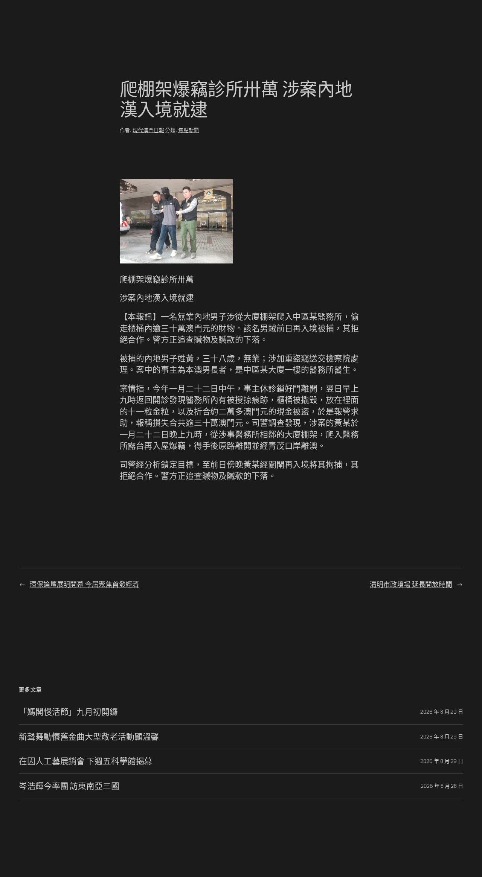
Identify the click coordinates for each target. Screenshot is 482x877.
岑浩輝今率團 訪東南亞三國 (69, 785)
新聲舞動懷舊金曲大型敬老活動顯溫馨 (89, 736)
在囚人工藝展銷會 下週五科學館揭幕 (85, 761)
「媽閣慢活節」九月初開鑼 (68, 711)
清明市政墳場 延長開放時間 (411, 584)
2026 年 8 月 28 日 (442, 785)
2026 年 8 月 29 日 (441, 711)
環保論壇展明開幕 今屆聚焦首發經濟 (84, 584)
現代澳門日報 (148, 130)
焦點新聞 (188, 130)
